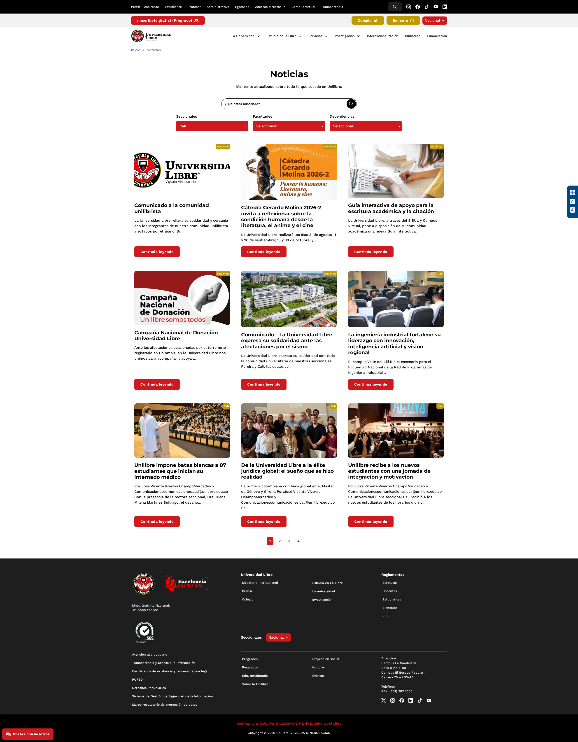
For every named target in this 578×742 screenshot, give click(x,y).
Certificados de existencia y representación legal (170, 671)
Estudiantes (391, 599)
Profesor (194, 7)
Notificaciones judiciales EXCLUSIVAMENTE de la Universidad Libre (289, 723)
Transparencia (332, 7)
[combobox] (212, 126)
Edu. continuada (255, 675)
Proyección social (325, 659)
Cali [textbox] (182, 126)
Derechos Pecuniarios (149, 688)
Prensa (247, 591)
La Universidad (242, 36)
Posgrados (250, 667)
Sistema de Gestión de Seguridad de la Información (172, 696)
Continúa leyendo (157, 252)
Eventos (318, 675)
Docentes (389, 591)
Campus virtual (303, 7)
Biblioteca (412, 36)
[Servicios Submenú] (326, 36)
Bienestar (389, 607)
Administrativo (218, 7)
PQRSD (137, 679)
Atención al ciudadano (149, 654)
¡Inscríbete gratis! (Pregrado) (164, 20)
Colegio (365, 20)
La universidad (323, 591)
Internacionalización (382, 36)
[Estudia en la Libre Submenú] (300, 36)
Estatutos (389, 582)
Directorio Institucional (260, 582)
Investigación (344, 36)
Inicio (135, 50)
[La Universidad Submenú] (258, 36)
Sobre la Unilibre (255, 684)
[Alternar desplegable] (284, 7)
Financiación (437, 36)
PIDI (385, 616)
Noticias (318, 667)
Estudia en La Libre (327, 583)
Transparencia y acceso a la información (163, 663)
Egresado (242, 7)
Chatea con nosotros (31, 734)
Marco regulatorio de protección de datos (164, 704)
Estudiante (173, 7)
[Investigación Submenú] (358, 36)
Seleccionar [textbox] (266, 126)
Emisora (400, 20)
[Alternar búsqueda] (395, 6)
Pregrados (250, 659)
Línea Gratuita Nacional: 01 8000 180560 (151, 608)
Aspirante (151, 7)
